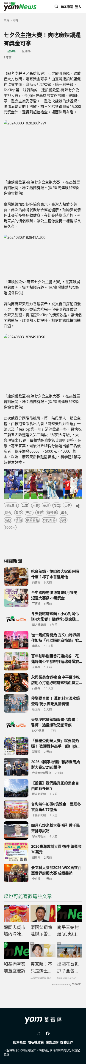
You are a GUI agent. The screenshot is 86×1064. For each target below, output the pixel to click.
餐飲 (18, 512)
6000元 (10, 527)
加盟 (56, 505)
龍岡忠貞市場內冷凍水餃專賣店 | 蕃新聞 (14, 930)
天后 (29, 512)
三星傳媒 (10, 51)
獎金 (64, 512)
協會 (8, 512)
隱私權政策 (36, 1042)
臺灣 (46, 505)
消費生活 (11, 505)
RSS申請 (67, 6)
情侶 (18, 520)
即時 (15, 20)
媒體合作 (66, 1042)
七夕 (67, 505)
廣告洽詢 (52, 1042)
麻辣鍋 (52, 512)
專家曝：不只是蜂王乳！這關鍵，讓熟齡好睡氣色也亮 (41, 967)
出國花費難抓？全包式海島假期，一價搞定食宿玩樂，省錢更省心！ (68, 967)
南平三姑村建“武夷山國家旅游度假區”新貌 (68, 930)
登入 (78, 6)
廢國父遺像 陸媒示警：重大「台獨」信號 (43, 930)
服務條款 (19, 1042)
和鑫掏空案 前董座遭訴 (14, 967)
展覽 (39, 512)
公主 (25, 505)
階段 (8, 520)
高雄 (63, 520)
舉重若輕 (32, 520)
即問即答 (49, 520)
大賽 (35, 505)
